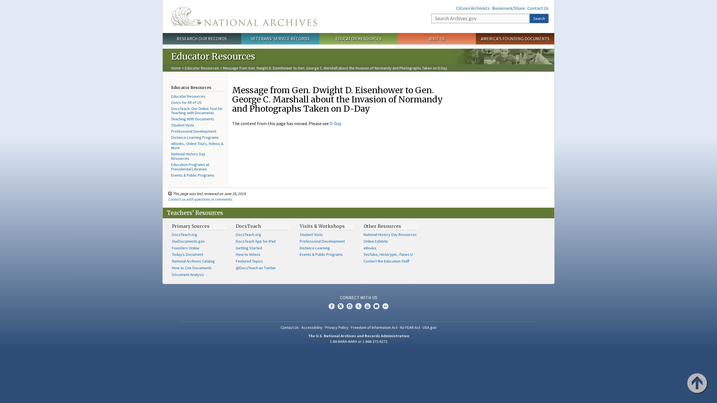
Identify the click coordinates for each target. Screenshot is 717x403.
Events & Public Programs (192, 175)
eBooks (370, 247)
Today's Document (187, 254)
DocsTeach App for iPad (256, 241)
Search (539, 18)
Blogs (376, 306)
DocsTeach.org (184, 234)
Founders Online (185, 247)
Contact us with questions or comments (200, 199)
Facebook (331, 306)
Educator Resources (358, 38)
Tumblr (358, 306)
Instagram (349, 306)
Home (176, 68)
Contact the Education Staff (386, 261)
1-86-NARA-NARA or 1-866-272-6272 (358, 341)
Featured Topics (249, 261)
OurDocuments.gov (188, 241)
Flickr (385, 306)
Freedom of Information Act (374, 327)
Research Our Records (202, 38)
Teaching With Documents (192, 118)
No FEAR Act (410, 327)
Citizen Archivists (473, 8)
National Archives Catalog (193, 261)
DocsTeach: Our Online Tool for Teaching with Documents (197, 111)
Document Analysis (188, 274)
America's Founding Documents (515, 38)
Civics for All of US (186, 102)
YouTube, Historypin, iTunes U (388, 254)
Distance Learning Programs (195, 137)
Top (697, 383)
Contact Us (538, 8)
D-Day (335, 123)
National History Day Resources (188, 156)
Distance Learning (315, 247)
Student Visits (182, 125)
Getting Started (249, 247)
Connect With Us (358, 297)
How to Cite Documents (192, 267)
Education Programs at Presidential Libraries (190, 167)
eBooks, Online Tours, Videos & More (197, 146)
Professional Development (193, 131)
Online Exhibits (376, 241)
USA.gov (430, 327)
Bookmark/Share (508, 8)
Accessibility (312, 327)
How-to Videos (248, 254)
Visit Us (437, 38)
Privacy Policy (336, 327)
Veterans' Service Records (280, 38)
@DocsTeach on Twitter (256, 267)
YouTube (367, 306)
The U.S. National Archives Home (244, 16)
